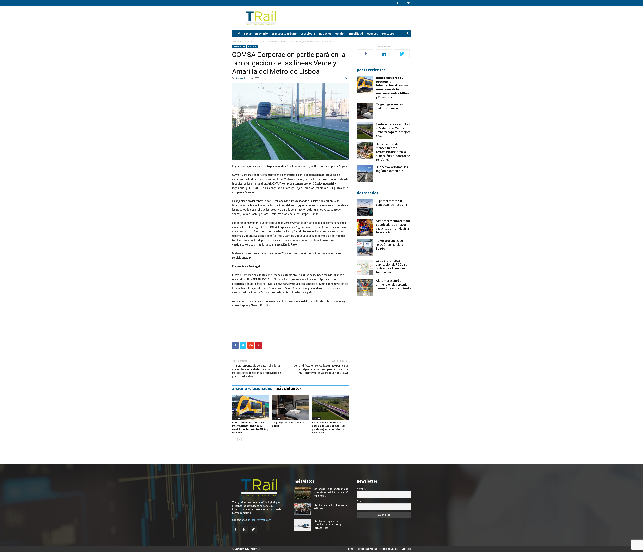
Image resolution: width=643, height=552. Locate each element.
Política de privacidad (367, 549)
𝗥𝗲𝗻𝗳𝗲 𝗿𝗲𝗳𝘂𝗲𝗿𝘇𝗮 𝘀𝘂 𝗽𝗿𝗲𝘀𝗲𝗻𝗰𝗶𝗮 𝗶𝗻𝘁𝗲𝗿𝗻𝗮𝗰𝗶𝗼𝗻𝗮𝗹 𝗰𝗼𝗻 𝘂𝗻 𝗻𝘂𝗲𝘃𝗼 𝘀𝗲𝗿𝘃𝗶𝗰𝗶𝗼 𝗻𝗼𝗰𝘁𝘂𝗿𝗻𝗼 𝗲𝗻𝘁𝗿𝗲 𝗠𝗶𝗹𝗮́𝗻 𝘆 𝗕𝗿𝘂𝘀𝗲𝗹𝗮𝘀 (392, 87)
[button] (407, 33)
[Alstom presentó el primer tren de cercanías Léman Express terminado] (365, 287)
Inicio (234, 41)
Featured (236, 418)
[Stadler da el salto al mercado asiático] (302, 509)
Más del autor (288, 389)
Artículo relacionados (252, 389)
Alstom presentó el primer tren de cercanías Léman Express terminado (393, 284)
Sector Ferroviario (256, 33)
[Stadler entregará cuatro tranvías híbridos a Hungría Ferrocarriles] (302, 525)
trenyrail (240, 78)
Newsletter (252, 46)
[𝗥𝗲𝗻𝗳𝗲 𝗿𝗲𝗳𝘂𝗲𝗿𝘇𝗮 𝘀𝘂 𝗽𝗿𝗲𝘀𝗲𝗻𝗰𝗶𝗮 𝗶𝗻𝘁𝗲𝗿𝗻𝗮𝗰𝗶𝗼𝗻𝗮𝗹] (250, 407)
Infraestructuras (247, 41)
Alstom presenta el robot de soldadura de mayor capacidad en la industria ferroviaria (393, 226)
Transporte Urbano (284, 33)
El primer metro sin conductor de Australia (391, 203)
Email (360, 501)
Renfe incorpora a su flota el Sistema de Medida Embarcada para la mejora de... (393, 130)
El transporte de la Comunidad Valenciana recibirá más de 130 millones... (331, 492)
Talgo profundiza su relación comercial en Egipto (390, 244)
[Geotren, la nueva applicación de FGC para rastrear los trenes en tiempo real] (365, 267)
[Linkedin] (402, 3)
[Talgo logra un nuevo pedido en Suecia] (290, 407)
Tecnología (308, 33)
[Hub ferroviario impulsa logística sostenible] (365, 173)
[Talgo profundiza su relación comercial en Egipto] (365, 247)
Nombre (361, 488)
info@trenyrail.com (259, 520)
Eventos (372, 33)
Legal (350, 549)
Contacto (388, 33)
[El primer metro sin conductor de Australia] (365, 207)
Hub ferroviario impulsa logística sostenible (392, 169)
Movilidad (356, 33)
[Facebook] (397, 3)
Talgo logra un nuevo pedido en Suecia (390, 106)
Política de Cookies (389, 549)
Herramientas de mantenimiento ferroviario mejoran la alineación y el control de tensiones (393, 152)
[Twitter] (408, 3)
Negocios (325, 33)
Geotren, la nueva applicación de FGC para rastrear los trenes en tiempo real (392, 266)
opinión (340, 33)
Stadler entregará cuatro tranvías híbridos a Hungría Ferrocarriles (329, 524)
